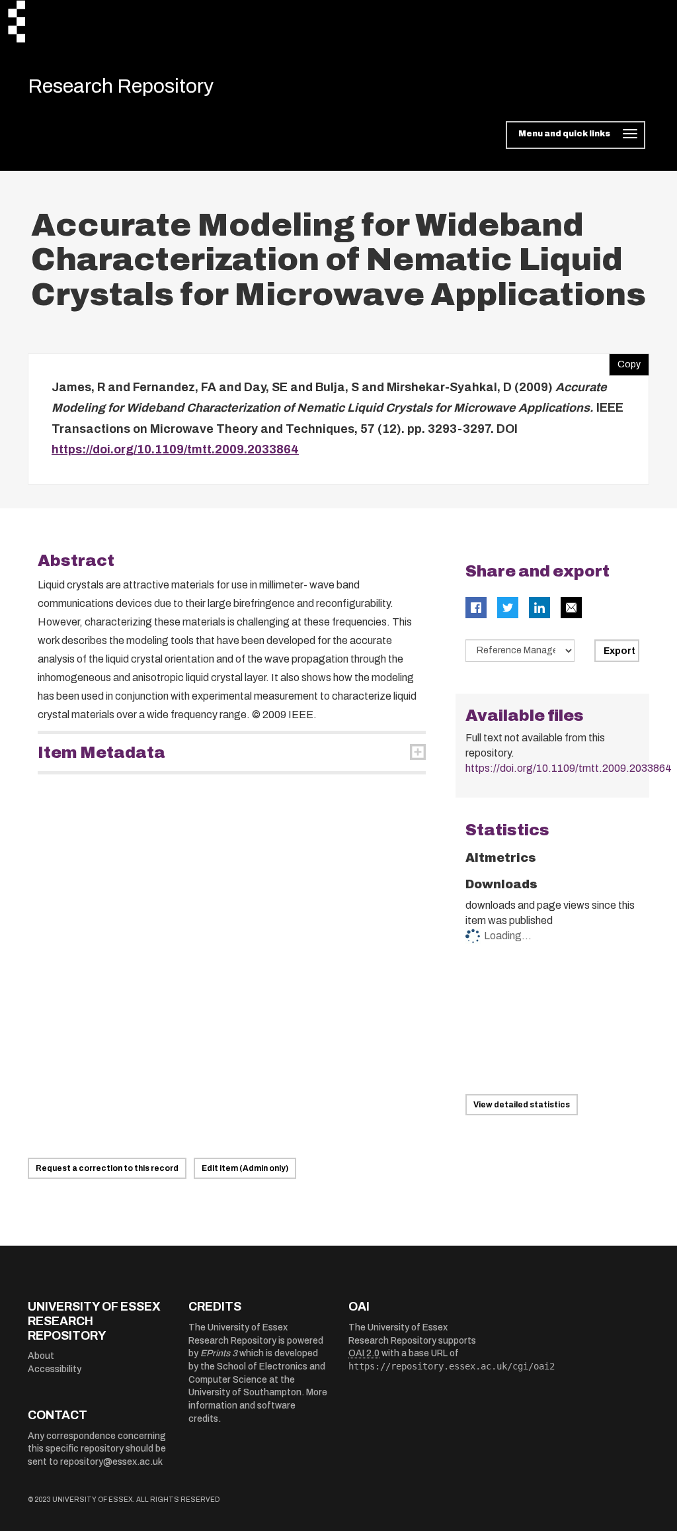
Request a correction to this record (107, 1168)
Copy (625, 361)
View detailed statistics (521, 1104)
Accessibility (54, 1369)
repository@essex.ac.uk (111, 1462)
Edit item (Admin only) (245, 1168)
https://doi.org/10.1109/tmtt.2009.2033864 (175, 449)
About (41, 1356)
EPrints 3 (218, 1353)
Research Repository (121, 86)
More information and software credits (257, 1405)
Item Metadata (101, 752)
